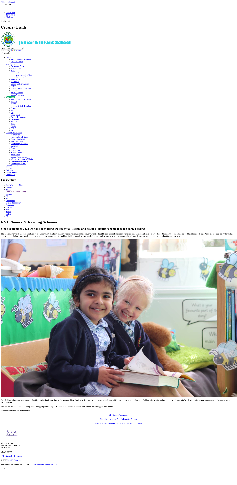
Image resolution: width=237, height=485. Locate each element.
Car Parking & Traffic (19, 144)
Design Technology (18, 117)
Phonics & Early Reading (21, 106)
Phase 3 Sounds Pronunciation (130, 423)
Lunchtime (15, 146)
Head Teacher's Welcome (21, 59)
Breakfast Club (17, 141)
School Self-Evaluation (20, 84)
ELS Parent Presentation (118, 415)
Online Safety (11, 172)
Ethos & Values (17, 62)
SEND (13, 86)
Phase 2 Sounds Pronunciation (106, 423)
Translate (19, 50)
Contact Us (10, 175)
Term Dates (10, 15)
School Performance (19, 157)
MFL (13, 124)
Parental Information (14, 133)
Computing (15, 115)
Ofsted (13, 148)
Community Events (18, 164)
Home (8, 57)
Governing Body (17, 66)
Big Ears (9, 17)
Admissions (10, 13)
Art (12, 113)
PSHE (13, 128)
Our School (10, 64)
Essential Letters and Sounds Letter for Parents (118, 419)
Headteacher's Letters (19, 137)
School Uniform (17, 152)
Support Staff (21, 77)
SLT (17, 73)
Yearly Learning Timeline (21, 99)
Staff (13, 71)
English (14, 102)
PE (12, 110)
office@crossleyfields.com (11, 456)
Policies (9, 168)
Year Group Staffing (24, 75)
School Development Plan (21, 88)
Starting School (12, 166)
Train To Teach (17, 93)
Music (13, 126)
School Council (17, 68)
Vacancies (15, 82)
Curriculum (10, 97)
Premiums (15, 90)
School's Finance (17, 95)
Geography (15, 119)
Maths (13, 104)
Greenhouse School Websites (45, 464)
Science (14, 108)
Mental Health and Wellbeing (22, 159)
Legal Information (14, 460)
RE (12, 130)
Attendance (15, 79)
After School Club (18, 139)
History (14, 121)
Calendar (9, 170)
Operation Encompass (19, 161)
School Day (15, 150)
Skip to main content (9, 2)
